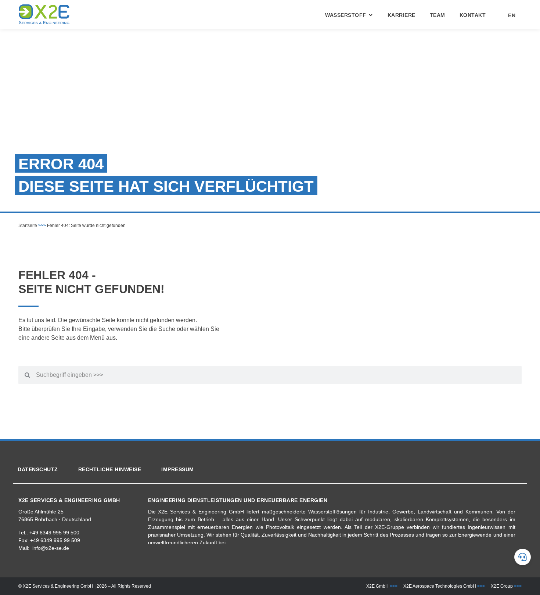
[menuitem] (507, 15)
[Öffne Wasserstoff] (370, 15)
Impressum (177, 469)
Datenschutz (38, 469)
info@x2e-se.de (50, 548)
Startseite (27, 225)
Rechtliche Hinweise (109, 469)
